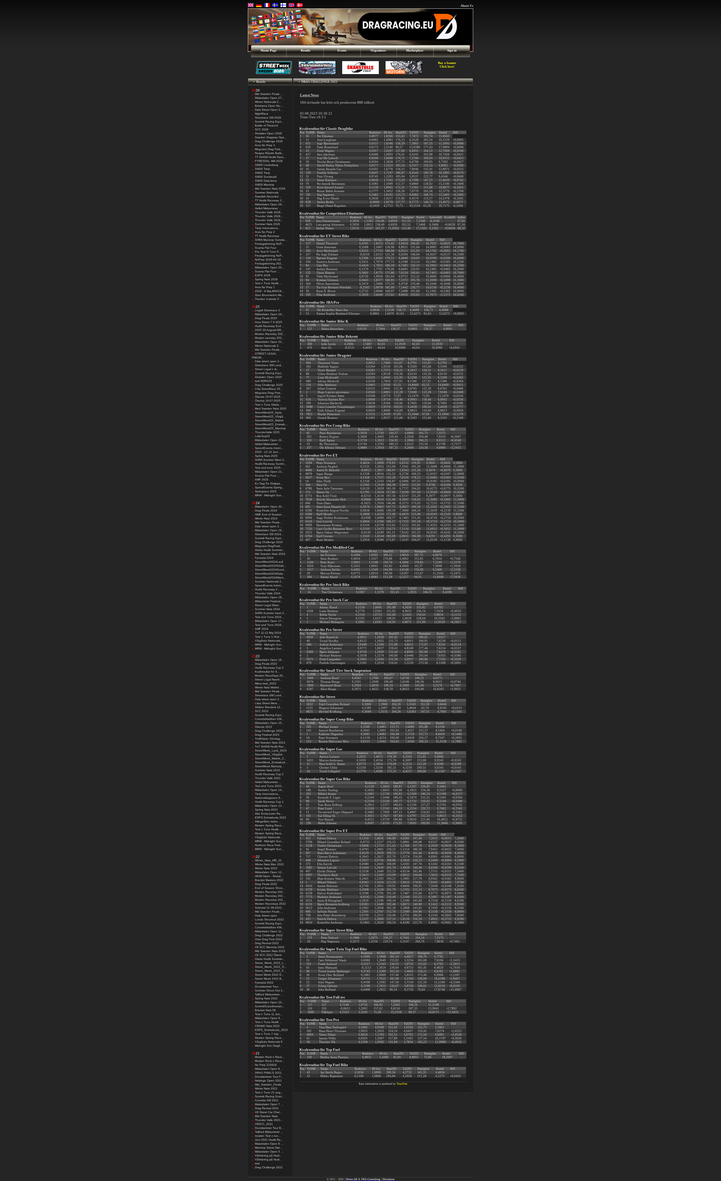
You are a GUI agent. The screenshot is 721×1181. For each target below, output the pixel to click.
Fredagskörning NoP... (269, 243)
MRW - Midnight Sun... (269, 495)
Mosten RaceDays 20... (270, 675)
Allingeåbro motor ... (268, 821)
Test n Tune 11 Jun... (268, 1014)
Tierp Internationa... (268, 228)
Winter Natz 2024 (266, 518)
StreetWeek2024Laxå (269, 561)
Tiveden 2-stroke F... (268, 299)
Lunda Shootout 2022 (269, 919)
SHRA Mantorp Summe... (271, 239)
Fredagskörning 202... (269, 263)
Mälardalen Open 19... (269, 530)
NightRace (261, 113)
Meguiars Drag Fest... (269, 149)
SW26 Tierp (262, 168)
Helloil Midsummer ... (268, 208)
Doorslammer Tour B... (269, 1127)
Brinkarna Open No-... (269, 105)
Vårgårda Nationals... (268, 640)
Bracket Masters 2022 (269, 880)
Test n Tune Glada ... (268, 404)
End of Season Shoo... (270, 887)
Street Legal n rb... (267, 369)
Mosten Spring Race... (269, 825)
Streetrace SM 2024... (269, 534)
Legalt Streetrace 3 (267, 310)
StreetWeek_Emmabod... (271, 762)
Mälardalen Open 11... (269, 931)
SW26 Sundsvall (265, 176)
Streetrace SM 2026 (268, 117)
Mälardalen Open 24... (269, 314)
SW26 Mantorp (264, 184)
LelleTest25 (262, 436)
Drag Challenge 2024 (269, 542)
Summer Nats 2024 (267, 609)
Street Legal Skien (267, 605)
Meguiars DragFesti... (268, 546)
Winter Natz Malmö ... (268, 687)
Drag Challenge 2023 (269, 730)
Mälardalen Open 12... (269, 872)
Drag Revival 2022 (267, 943)
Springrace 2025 (266, 491)
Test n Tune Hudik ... (268, 283)
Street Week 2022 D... (269, 974)
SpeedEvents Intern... (269, 448)
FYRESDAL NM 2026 (269, 161)
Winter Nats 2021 (266, 1088)
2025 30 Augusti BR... (269, 330)
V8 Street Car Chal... (268, 1112)
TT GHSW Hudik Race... (270, 157)
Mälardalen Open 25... (269, 267)
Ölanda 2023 (263, 726)
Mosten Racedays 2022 (270, 903)
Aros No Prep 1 (265, 287)
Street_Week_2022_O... (271, 966)
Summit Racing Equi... (269, 121)
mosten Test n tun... (268, 1135)
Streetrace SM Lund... (269, 365)
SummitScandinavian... (270, 1006)
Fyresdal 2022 (264, 982)
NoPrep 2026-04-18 (268, 259)
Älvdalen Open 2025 (268, 377)
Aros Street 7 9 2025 (268, 322)
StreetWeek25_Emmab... (271, 424)
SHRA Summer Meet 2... (270, 459)
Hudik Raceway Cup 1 (269, 801)
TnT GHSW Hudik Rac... (270, 746)
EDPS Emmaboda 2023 (270, 817)
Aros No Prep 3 (265, 145)
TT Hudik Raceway (267, 235)
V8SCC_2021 (264, 1124)
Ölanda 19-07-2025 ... (269, 396)
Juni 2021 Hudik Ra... (269, 1139)
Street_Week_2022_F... (270, 970)
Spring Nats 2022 (266, 998)
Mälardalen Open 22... (269, 440)
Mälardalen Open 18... (269, 597)
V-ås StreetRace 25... (269, 388)
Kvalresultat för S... (267, 671)
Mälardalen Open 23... (269, 341)
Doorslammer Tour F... (269, 1076)
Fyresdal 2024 (264, 557)
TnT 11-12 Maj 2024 (268, 632)
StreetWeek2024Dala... (270, 573)
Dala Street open (266, 915)
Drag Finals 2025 (266, 318)
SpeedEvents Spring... (269, 487)
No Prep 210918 (266, 1064)
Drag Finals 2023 (266, 663)
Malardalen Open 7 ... (269, 1104)
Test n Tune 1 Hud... (268, 636)
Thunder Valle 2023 (268, 778)
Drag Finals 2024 (266, 510)
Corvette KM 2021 (267, 1100)
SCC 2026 (261, 129)
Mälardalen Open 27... (269, 97)
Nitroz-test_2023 (265, 683)
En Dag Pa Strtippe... (269, 483)
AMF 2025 (261, 479)
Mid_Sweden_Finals (268, 1084)
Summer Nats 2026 (267, 224)
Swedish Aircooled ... (268, 196)
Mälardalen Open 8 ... (269, 1068)
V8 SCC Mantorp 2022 (269, 947)
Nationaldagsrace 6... (269, 797)
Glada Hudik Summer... (270, 549)
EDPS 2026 (262, 275)
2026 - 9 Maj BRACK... (269, 291)
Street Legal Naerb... (268, 679)
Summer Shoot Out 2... (270, 990)
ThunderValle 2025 (267, 432)
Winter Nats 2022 (266, 868)
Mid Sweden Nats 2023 (270, 742)
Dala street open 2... (268, 361)
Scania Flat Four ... (267, 271)
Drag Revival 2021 (267, 1108)
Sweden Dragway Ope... (271, 137)
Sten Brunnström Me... (269, 295)
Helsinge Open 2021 (268, 1080)
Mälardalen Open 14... (269, 789)
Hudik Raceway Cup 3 (269, 667)
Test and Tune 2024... (269, 617)
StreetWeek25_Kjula (268, 412)
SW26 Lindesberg (266, 164)
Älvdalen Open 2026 (268, 133)
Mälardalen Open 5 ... (269, 1151)
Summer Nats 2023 (267, 770)
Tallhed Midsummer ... (269, 994)
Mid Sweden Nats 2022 (270, 951)
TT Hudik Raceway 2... (269, 200)
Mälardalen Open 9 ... (269, 1018)
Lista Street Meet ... (268, 703)
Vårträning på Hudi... (268, 1155)
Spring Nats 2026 (266, 279)
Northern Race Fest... (269, 845)
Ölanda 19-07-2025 (268, 400)
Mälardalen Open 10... (269, 1002)
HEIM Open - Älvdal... (269, 876)
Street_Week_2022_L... (270, 962)
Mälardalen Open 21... (269, 471)
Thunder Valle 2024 (268, 593)
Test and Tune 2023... (269, 786)
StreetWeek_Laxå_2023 (271, 750)
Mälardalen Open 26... (269, 204)
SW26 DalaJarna (266, 180)
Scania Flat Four (265, 247)
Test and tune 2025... (269, 467)
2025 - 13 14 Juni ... (268, 451)
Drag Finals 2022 (266, 884)
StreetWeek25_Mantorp (270, 428)
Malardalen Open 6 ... (269, 1143)
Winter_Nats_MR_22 (268, 860)
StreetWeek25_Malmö (269, 420)
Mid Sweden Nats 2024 (270, 553)
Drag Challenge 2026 (269, 141)
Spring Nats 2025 (266, 455)
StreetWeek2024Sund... (270, 569)
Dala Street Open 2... (269, 109)
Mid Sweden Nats (266, 1116)
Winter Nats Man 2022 (269, 864)
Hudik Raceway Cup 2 (269, 774)
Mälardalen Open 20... (269, 506)
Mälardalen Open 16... (269, 659)
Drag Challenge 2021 (269, 1167)
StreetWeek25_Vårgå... (270, 416)
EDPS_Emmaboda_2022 (271, 1029)
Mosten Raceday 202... (270, 333)
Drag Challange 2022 (269, 935)
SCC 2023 (261, 711)
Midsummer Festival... (269, 601)
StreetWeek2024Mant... (270, 577)
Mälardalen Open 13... (269, 805)
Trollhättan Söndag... (268, 738)
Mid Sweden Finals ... (269, 93)
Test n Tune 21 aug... (269, 1092)
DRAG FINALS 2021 (268, 1072)
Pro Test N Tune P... (268, 251)
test (257, 1163)
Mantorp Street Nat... (268, 1147)
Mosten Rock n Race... (269, 1056)
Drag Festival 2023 (267, 734)
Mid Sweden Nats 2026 (270, 188)
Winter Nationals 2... (268, 101)
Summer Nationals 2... (269, 581)
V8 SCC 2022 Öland (268, 955)
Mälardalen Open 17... (269, 620)
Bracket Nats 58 (265, 1010)
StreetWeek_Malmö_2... (270, 758)
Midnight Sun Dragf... (268, 1045)
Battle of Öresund (266, 125)
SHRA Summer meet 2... (270, 613)
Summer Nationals (267, 192)
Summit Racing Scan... (269, 1096)
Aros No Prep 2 (265, 231)
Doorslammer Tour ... (268, 986)
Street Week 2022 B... (269, 978)
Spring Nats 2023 (266, 809)
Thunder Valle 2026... (269, 212)
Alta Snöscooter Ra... (269, 813)
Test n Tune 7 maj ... (268, 1033)
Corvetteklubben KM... (269, 718)
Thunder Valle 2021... (269, 1120)
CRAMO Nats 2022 (267, 1025)
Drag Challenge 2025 (269, 384)
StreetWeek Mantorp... (269, 766)
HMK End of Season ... (270, 514)
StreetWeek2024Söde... (270, 565)
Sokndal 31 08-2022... (269, 907)
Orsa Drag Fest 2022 (268, 939)
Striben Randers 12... (269, 707)
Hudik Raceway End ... (269, 326)
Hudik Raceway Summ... (270, 463)
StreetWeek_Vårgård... (270, 754)
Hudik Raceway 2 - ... (268, 589)
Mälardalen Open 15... (269, 722)
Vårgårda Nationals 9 (268, 1041)
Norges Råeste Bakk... (269, 153)
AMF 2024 (261, 628)
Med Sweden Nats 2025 (270, 408)
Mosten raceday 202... (269, 337)
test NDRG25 (263, 380)
